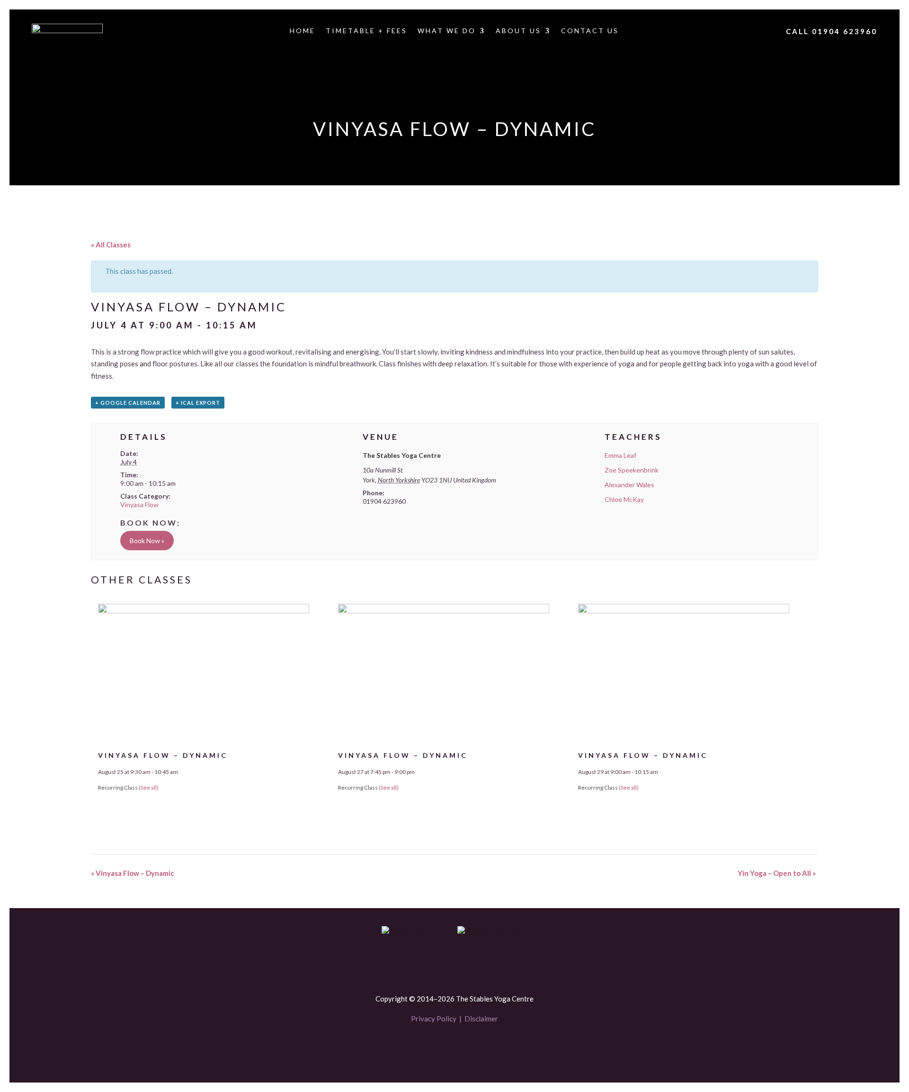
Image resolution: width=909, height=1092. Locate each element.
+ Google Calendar (127, 403)
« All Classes (111, 244)
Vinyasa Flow (139, 504)
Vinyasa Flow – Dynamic (163, 755)
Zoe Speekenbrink (632, 470)
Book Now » (147, 541)
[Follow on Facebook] (438, 1046)
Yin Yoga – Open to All (777, 873)
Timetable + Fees (366, 31)
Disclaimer (481, 1018)
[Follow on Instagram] (470, 1046)
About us (518, 31)
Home (302, 31)
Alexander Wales (629, 485)
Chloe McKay (624, 499)
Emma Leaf (620, 455)
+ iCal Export (198, 403)
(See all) (149, 787)
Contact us (590, 31)
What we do (447, 31)
